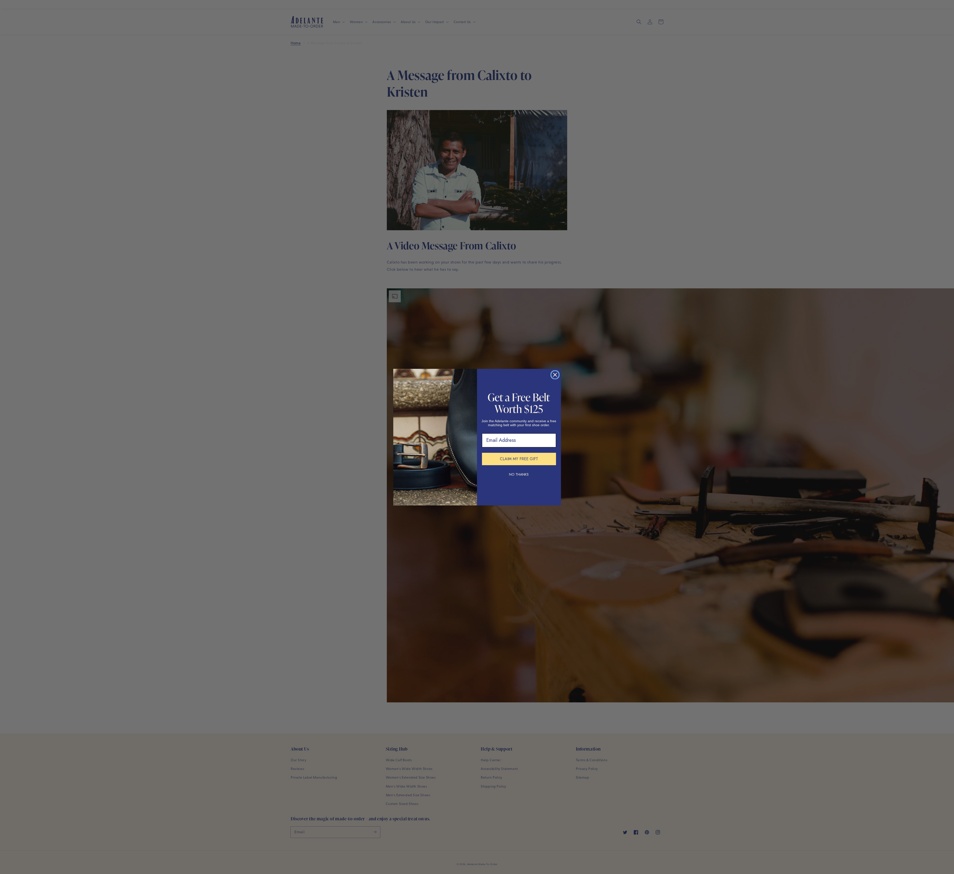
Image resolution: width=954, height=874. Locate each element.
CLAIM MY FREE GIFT (519, 459)
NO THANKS (519, 474)
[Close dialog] (555, 375)
